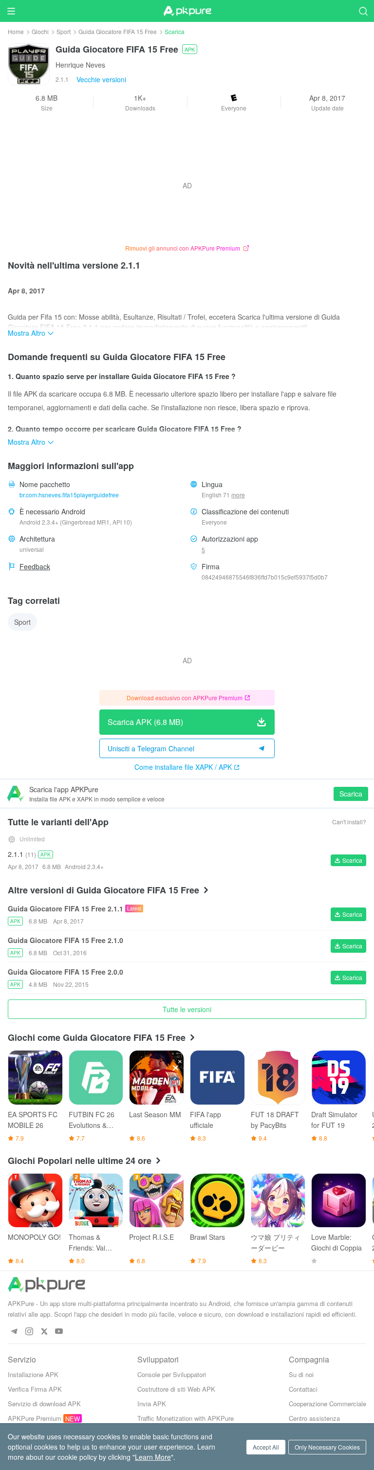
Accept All (266, 1447)
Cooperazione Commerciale (327, 1403)
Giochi (40, 31)
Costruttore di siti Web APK (176, 1389)
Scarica (350, 794)
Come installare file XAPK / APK (183, 767)
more (238, 494)
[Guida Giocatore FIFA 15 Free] (29, 63)
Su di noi (301, 1374)
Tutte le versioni (187, 1009)
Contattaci (303, 1389)
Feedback (34, 566)
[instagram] (29, 1331)
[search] (363, 11)
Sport (63, 31)
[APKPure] (187, 11)
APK (190, 49)
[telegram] (14, 1331)
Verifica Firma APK (35, 1389)
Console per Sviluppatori (171, 1374)
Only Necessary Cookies (327, 1447)
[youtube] (59, 1331)
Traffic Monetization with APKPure (185, 1418)
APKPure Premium (34, 1418)
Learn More (153, 1457)
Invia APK (151, 1403)
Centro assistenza (314, 1418)
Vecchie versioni (101, 79)
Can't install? (349, 821)
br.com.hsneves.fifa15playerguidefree (69, 494)
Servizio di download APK (44, 1403)
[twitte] (44, 1331)
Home (16, 31)
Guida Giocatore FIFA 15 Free (117, 31)
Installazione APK (33, 1374)
